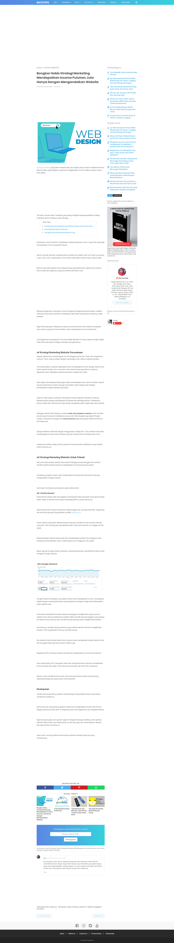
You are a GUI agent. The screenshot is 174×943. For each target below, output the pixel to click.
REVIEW (113, 2)
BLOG (77, 2)
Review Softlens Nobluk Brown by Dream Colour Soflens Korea (123, 137)
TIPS (55, 2)
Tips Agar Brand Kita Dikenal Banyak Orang (59, 232)
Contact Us (83, 933)
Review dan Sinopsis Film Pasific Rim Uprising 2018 (123, 94)
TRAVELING (101, 2)
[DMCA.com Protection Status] (114, 196)
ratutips (43, 2)
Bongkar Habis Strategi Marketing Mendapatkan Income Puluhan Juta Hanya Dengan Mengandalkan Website (44, 814)
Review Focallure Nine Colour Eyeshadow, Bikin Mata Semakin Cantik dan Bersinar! (123, 101)
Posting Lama (98, 916)
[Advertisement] (87, 14)
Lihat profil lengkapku (122, 302)
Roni (45, 858)
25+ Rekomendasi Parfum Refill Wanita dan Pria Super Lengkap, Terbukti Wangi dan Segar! (123, 80)
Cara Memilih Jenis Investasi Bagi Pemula (123, 73)
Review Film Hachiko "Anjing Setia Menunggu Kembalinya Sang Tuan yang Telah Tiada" (123, 161)
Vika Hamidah (123, 278)
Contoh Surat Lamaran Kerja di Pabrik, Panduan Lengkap (122, 117)
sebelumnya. (76, 512)
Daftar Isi (71, 933)
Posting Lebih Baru (44, 916)
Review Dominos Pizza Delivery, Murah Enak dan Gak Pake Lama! (123, 182)
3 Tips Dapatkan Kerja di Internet (56, 229)
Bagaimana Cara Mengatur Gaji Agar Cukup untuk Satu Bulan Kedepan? (122, 152)
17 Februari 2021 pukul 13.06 (56, 858)
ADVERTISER (125, 2)
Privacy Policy (96, 933)
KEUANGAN (66, 2)
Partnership (110, 933)
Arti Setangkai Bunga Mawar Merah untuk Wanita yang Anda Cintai (122, 109)
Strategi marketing (43, 167)
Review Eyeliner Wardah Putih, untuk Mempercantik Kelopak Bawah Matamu (122, 175)
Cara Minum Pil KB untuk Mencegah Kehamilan (119, 168)
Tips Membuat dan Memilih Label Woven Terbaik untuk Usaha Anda (68, 226)
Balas (45, 872)
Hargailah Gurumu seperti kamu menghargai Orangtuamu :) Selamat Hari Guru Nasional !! (123, 144)
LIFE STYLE (88, 2)
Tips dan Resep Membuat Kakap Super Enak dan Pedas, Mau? (123, 88)
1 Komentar (57, 86)
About (62, 933)
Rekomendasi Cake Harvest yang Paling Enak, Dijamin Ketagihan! (123, 188)
